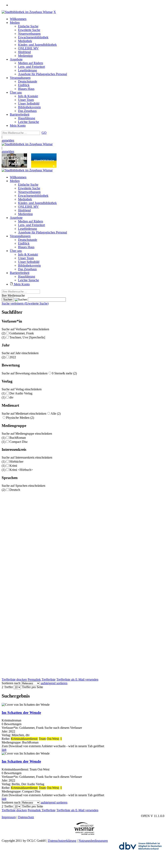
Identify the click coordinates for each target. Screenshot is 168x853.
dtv (11, 397)
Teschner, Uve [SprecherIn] (27, 337)
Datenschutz (26, 817)
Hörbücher (16, 461)
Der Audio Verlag (20, 393)
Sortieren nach (11, 683)
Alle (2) (56, 413)
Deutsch (14, 489)
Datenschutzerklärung (62, 840)
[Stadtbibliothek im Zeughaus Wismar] (27, 12)
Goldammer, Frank (21, 333)
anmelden (8, 140)
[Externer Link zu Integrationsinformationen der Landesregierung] (44, 166)
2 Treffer (7, 687)
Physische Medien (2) (20, 417)
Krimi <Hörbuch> (21, 469)
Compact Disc (18, 441)
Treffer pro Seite (32, 687)
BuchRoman (17, 437)
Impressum (9, 817)
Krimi (13, 465)
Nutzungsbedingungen (93, 840)
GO (44, 132)
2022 (12, 357)
